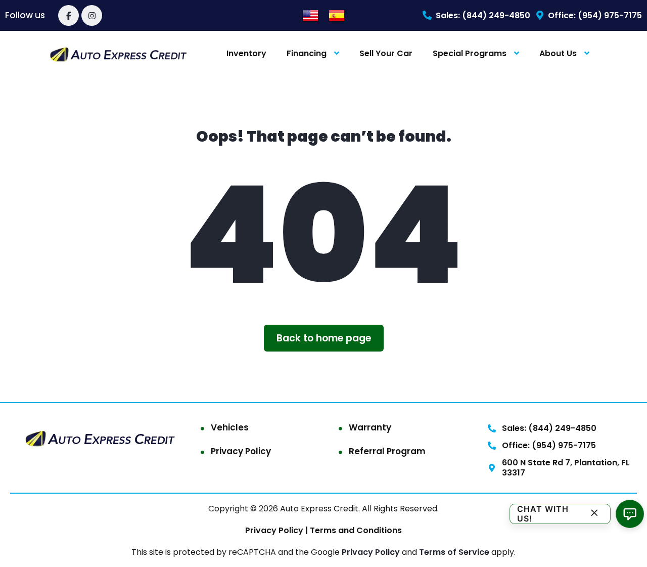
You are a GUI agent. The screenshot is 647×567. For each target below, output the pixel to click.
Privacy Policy (241, 451)
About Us (558, 53)
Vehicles (230, 427)
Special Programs (469, 53)
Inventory (246, 53)
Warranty (370, 427)
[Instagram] (91, 15)
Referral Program (387, 451)
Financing (307, 53)
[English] (310, 15)
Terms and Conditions (355, 530)
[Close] (594, 514)
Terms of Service (455, 552)
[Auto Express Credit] (119, 54)
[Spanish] (337, 15)
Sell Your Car (385, 53)
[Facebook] (68, 15)
